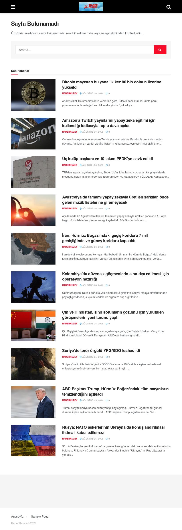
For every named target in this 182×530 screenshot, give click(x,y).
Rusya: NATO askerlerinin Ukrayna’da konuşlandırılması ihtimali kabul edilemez (113, 429)
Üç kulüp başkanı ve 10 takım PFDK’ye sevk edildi (107, 158)
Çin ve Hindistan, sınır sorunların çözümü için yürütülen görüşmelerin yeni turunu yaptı (113, 314)
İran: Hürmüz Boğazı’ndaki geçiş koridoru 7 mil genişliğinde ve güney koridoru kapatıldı (105, 237)
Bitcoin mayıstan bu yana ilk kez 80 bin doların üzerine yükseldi (111, 84)
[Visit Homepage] (91, 6)
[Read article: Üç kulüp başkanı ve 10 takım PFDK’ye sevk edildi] (33, 172)
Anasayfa (17, 516)
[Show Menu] (13, 6)
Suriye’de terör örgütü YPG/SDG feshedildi (101, 350)
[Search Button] (168, 6)
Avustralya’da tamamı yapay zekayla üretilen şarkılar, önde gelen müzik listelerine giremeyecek (115, 199)
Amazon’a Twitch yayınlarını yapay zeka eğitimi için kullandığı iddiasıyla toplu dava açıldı (109, 122)
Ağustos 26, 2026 (92, 93)
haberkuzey (69, 93)
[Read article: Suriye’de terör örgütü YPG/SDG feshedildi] (33, 364)
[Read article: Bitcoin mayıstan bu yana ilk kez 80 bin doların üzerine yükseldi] (33, 95)
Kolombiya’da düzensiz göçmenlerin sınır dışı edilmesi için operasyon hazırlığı (115, 276)
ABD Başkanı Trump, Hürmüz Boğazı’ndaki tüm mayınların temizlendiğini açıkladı (115, 391)
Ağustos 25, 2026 (92, 323)
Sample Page (39, 516)
